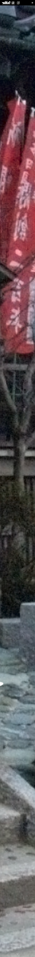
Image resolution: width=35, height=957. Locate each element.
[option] (17, 478)
